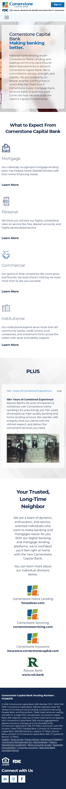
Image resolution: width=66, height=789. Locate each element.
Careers (5, 740)
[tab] (29, 391)
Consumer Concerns (27, 748)
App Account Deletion (51, 740)
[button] (57, 4)
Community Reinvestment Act (17, 742)
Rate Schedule (40, 742)
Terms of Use (17, 740)
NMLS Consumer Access (39, 745)
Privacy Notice (32, 740)
